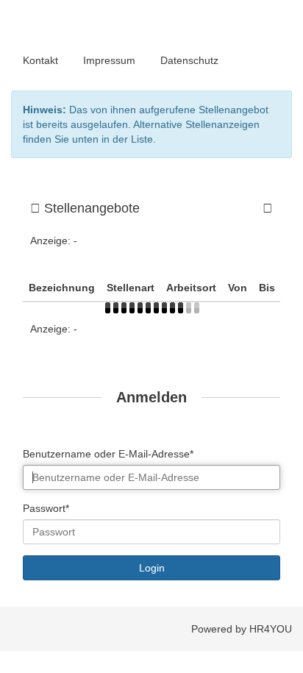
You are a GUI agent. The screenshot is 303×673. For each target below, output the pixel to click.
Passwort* (46, 508)
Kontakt (40, 60)
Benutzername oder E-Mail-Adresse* (108, 454)
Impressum (109, 60)
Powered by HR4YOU (241, 629)
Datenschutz (189, 60)
